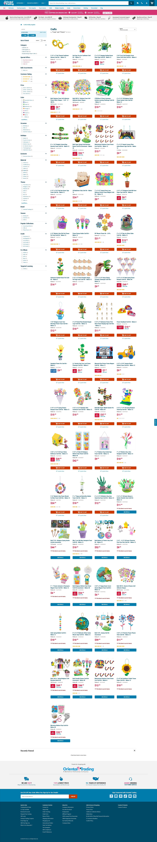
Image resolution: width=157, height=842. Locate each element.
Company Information (68, 807)
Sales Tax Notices (47, 825)
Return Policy (46, 816)
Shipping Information (48, 818)
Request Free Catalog (26, 814)
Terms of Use (89, 809)
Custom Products (122, 807)
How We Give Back (67, 809)
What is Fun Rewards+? (26, 825)
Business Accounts (25, 811)
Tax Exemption (46, 827)
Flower (33, 35)
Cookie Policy (89, 820)
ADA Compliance (47, 829)
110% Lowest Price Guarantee (69, 816)
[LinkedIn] (116, 796)
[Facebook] (111, 796)
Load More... (24, 119)
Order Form (45, 814)
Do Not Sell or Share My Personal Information (97, 816)
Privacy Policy (89, 807)
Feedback (155, 422)
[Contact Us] (142, 3)
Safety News (89, 814)
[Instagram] (134, 796)
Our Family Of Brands (67, 820)
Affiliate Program (66, 814)
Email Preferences (47, 832)
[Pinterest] (120, 796)
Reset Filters (43, 32)
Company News (66, 823)
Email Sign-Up (24, 820)
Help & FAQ (45, 809)
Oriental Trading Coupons (27, 818)
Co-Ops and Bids (25, 809)
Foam (25, 35)
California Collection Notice (93, 811)
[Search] (131, 3)
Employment (65, 811)
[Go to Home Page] (21, 24)
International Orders (48, 823)
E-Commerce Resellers (91, 818)
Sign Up (73, 796)
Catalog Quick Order (26, 807)
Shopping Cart (46, 820)
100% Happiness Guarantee (69, 818)
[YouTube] (130, 796)
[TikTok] (125, 796)
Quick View (61, 73)
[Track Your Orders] (138, 3)
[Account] (146, 3)
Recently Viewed (27, 750)
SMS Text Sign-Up (25, 823)
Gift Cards (23, 816)
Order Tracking (46, 811)
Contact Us (45, 807)
